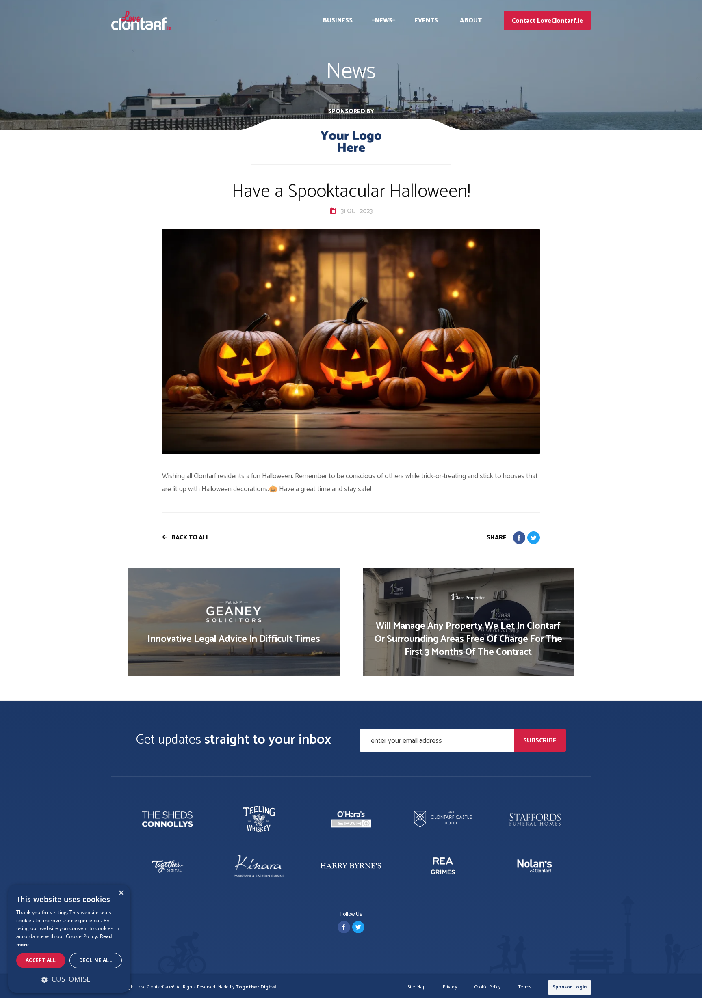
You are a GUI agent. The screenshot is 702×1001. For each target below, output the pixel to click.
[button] (69, 979)
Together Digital (256, 987)
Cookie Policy (487, 987)
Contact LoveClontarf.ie (547, 21)
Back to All (190, 537)
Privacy (450, 987)
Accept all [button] (41, 960)
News (383, 20)
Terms (524, 987)
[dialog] (69, 939)
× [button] (121, 893)
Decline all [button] (95, 960)
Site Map (416, 987)
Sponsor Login (569, 987)
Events (426, 20)
